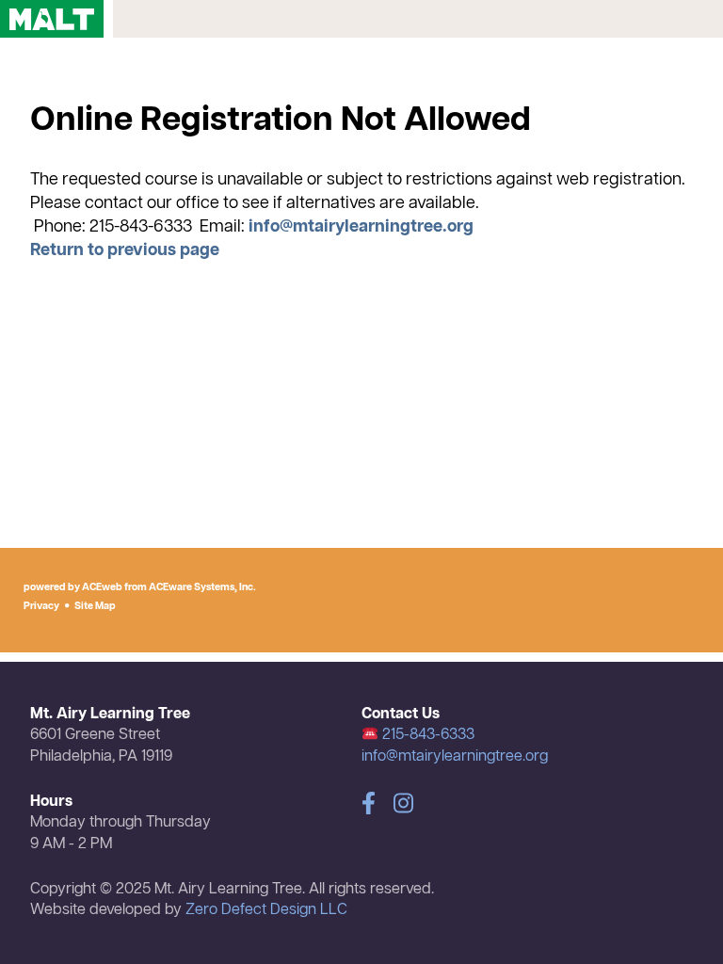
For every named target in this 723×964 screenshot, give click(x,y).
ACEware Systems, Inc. (202, 587)
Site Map (95, 606)
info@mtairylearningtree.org (361, 227)
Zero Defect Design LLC (266, 910)
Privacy (41, 606)
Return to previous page (124, 250)
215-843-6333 (426, 735)
